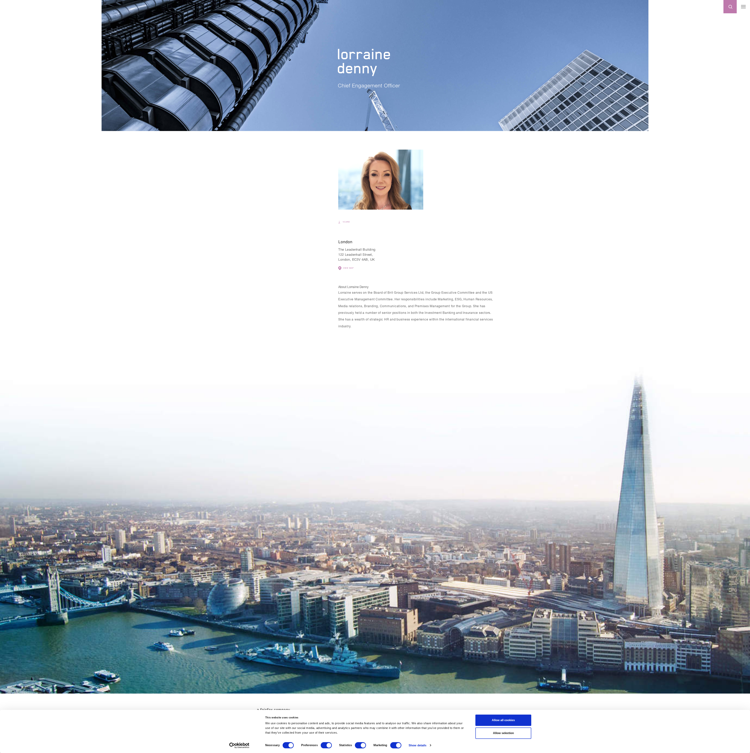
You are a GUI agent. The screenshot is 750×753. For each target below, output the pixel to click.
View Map (348, 268)
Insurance (679, 6)
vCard (346, 222)
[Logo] (11, 6)
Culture (655, 6)
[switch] (326, 745)
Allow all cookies (503, 720)
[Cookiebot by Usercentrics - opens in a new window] (239, 745)
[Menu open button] (743, 6)
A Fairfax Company (273, 709)
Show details (417, 745)
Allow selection (503, 733)
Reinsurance (707, 6)
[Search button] (730, 6)
